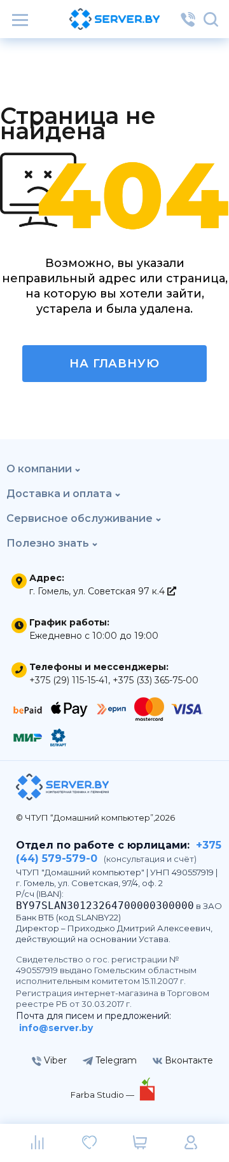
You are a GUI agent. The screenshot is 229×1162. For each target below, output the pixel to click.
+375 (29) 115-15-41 (68, 680)
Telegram (115, 1060)
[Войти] (190, 1143)
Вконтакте (187, 1060)
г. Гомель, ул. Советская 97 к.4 (98, 591)
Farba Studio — (103, 1095)
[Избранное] (89, 1143)
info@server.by (56, 1028)
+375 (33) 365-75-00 (155, 680)
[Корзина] (139, 1143)
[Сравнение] (38, 1143)
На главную (114, 364)
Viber (54, 1060)
